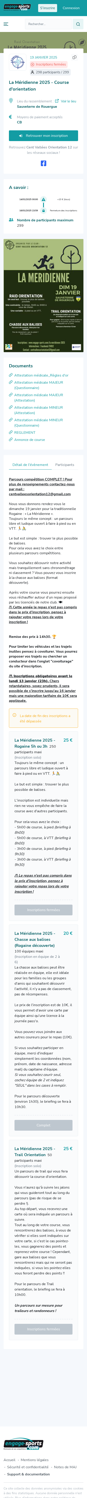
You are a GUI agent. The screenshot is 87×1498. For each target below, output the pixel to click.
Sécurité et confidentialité (28, 1467)
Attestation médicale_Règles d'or (41, 375)
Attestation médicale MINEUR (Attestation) (38, 410)
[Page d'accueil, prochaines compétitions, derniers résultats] (17, 8)
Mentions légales (35, 1460)
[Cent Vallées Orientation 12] (17, 62)
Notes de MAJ (65, 1467)
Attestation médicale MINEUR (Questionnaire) (38, 423)
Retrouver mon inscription (47, 135)
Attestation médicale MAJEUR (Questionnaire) (38, 385)
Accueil (9, 1460)
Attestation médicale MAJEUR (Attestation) (38, 398)
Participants (64, 464)
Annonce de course (29, 439)
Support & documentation (28, 1474)
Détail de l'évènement (30, 464)
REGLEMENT (24, 432)
